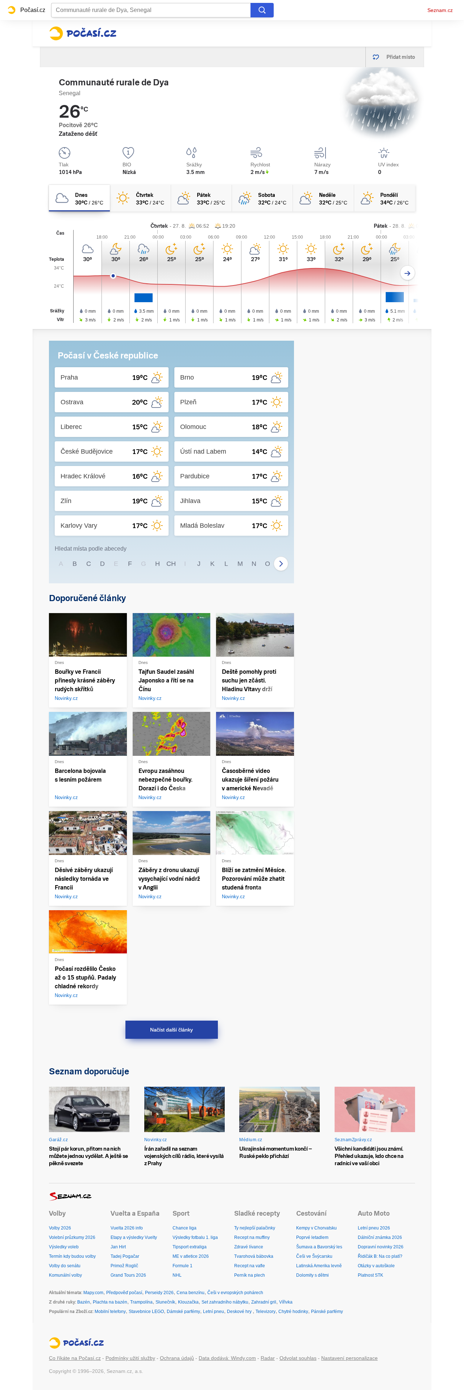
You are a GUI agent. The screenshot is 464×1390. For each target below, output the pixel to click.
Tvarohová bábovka (253, 1256)
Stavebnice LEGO (146, 1311)
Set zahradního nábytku (225, 1302)
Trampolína (141, 1302)
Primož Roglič (124, 1265)
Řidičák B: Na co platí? (380, 1256)
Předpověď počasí (124, 1292)
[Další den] (407, 273)
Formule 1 (182, 1265)
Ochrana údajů (177, 1358)
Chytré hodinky (293, 1311)
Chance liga (184, 1228)
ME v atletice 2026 (191, 1256)
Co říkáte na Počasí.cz (75, 1358)
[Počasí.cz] (82, 33)
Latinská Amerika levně (319, 1265)
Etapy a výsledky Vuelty (134, 1237)
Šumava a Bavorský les (319, 1246)
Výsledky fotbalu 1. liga (195, 1237)
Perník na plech (249, 1275)
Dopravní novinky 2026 (380, 1246)
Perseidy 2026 (159, 1292)
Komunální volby (65, 1275)
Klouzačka (188, 1302)
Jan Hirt (118, 1246)
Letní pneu (213, 1311)
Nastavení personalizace (349, 1358)
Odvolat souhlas (297, 1358)
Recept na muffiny (252, 1237)
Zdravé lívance (248, 1246)
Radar (268, 1358)
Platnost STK (370, 1275)
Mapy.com (93, 1292)
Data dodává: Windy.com (227, 1358)
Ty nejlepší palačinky (254, 1228)
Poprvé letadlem (312, 1237)
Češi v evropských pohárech (235, 1292)
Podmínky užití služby (130, 1358)
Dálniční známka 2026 (380, 1237)
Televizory (266, 1311)
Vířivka (286, 1302)
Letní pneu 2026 (374, 1228)
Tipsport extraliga (190, 1246)
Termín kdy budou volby (72, 1256)
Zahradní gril (263, 1302)
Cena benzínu (190, 1292)
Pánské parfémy (327, 1311)
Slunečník (165, 1302)
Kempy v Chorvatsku (316, 1228)
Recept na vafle (249, 1265)
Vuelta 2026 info (127, 1228)
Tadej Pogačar (125, 1256)
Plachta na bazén (110, 1302)
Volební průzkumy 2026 (72, 1237)
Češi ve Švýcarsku (314, 1256)
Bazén (83, 1302)
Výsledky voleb (64, 1246)
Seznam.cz (440, 10)
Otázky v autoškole (376, 1265)
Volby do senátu (64, 1265)
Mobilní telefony (110, 1311)
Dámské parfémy (183, 1311)
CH (171, 563)
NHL (177, 1275)
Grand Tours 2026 (128, 1275)
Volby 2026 (60, 1228)
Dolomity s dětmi (312, 1275)
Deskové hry (240, 1311)
